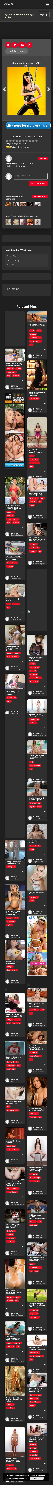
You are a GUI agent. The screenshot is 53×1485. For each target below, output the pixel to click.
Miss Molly (33, 1451)
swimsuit (16, 376)
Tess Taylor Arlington (36, 1117)
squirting (39, 1356)
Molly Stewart (35, 1458)
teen (31, 466)
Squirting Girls (38, 1372)
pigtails (32, 807)
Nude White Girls (39, 735)
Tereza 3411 (11, 1469)
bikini (39, 331)
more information (20, 1478)
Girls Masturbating (17, 1204)
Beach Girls (37, 357)
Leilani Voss (34, 459)
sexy (8, 376)
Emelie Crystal (35, 765)
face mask (33, 674)
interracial (33, 544)
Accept (37, 1478)
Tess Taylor (34, 1113)
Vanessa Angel (35, 1178)
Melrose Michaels (13, 656)
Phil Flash (11, 264)
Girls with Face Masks (41, 694)
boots (32, 1264)
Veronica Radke (13, 1110)
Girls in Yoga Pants (40, 1330)
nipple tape (34, 681)
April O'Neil (34, 1010)
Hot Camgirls (14, 197)
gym (8, 1023)
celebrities (11, 1065)
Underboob (15, 982)
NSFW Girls (9, 4)
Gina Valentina (35, 1402)
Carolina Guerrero (36, 338)
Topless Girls (38, 862)
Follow (43, 158)
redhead (33, 551)
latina (32, 341)
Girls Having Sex (39, 1026)
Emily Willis (11, 1231)
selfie (39, 807)
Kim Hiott (10, 1408)
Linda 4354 (33, 1174)
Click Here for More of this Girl (28, 125)
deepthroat (34, 1398)
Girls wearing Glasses (18, 669)
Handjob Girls (16, 1254)
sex (40, 502)
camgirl (10, 653)
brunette (33, 334)
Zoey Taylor (34, 1317)
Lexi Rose (10, 1347)
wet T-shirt (11, 1069)
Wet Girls (14, 1081)
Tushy (32, 505)
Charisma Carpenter (13, 1149)
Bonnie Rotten (35, 1395)
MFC (16, 918)
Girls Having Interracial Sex (43, 564)
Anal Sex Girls (38, 518)
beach (32, 331)
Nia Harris (16, 1023)
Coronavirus (34, 667)
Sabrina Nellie (12, 970)
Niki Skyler (11, 921)
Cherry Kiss (11, 867)
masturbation (12, 1192)
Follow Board (40, 196)
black (9, 1343)
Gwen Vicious (12, 563)
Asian (32, 456)
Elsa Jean (16, 604)
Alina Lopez (34, 498)
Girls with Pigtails (39, 819)
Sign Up (43, 14)
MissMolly (33, 1455)
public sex (10, 1241)
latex (9, 701)
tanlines (10, 566)
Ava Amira (10, 512)
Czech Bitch (12, 256)
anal (42, 498)
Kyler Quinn (11, 698)
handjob (10, 1234)
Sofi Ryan (33, 1225)
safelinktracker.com (18, 51)
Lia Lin (38, 341)
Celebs (13, 1162)
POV (42, 1010)
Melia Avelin (34, 399)
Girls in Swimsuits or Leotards (22, 388)
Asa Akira (10, 1297)
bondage (33, 1444)
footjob (32, 1221)
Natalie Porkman (36, 1056)
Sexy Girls (37, 411)
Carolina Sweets (36, 1268)
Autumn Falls (34, 1352)
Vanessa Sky (34, 1181)
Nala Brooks (34, 548)
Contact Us (12, 289)
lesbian (32, 1405)
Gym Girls (14, 1035)
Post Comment (38, 183)
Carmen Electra (12, 1062)
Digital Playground (13, 519)
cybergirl (10, 1404)
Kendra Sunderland (13, 1188)
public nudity (34, 463)
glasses (17, 653)
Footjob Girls (38, 1237)
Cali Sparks (34, 1310)
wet (31, 345)
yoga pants (34, 1314)
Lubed (18, 369)
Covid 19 (33, 671)
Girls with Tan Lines (18, 579)
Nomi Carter (11, 372)
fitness (17, 1019)
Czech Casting (13, 260)
